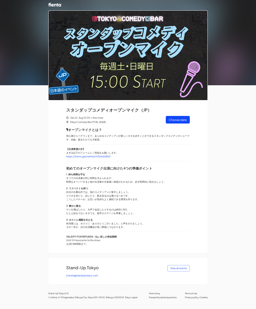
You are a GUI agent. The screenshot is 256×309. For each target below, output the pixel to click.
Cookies (203, 297)
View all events (178, 268)
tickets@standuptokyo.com (82, 275)
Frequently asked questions (163, 297)
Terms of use (191, 293)
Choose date (178, 120)
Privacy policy (192, 297)
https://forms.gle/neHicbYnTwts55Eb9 (88, 156)
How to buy (154, 293)
